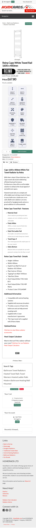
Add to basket (22, 151)
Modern (7, 380)
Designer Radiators (9, 448)
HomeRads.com (17, 518)
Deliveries (6, 493)
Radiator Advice (7, 502)
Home (4, 23)
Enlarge (17, 59)
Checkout (17, 405)
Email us (5, 491)
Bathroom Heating (18, 380)
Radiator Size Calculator (10, 500)
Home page (6, 446)
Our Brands (6, 457)
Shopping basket (18, 398)
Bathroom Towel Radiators (15, 370)
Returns (5, 495)
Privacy (13, 524)
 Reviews (14, 162)
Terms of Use (6, 524)
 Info (5, 162)
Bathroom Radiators (13, 23)
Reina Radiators (15, 157)
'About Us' (28, 481)
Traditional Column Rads (10, 450)
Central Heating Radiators (11, 453)
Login (13, 1)
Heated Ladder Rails (20, 377)
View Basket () (27, 2)
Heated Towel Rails (9, 24)
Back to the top (7, 444)
